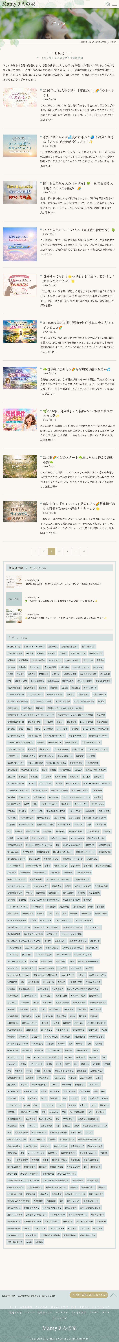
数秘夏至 (80, 756)
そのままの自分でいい (78, 1214)
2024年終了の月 (13, 804)
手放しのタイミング (63, 920)
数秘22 (68, 886)
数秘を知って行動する (29, 1173)
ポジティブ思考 (75, 811)
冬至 (9, 831)
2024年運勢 (43, 674)
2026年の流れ (13, 995)
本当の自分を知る (83, 872)
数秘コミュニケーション (34, 646)
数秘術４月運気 (36, 879)
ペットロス (79, 824)
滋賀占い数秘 (60, 776)
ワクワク (18, 1071)
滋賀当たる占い (82, 1050)
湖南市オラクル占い (77, 735)
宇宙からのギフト (26, 824)
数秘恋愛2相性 (105, 852)
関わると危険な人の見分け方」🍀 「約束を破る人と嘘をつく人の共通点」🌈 (78, 185)
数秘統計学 (95, 1167)
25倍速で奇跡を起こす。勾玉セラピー (23, 1180)
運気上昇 (86, 776)
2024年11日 (12, 817)
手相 (50, 913)
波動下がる (90, 845)
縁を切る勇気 (13, 1050)
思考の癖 (94, 1016)
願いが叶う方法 (88, 646)
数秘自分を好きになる (91, 742)
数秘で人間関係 (13, 1167)
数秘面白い (100, 1112)
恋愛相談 (47, 1071)
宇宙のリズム (13, 968)
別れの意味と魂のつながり (95, 817)
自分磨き (75, 729)
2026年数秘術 (13, 1016)
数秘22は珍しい (13, 1208)
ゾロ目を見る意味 (61, 749)
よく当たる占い (77, 838)
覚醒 (64, 913)
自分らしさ (88, 660)
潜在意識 (35, 1160)
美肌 (61, 1201)
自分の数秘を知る (34, 1187)
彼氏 (9, 1160)
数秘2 (44, 770)
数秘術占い (80, 1084)
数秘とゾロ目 (78, 749)
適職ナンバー (60, 941)
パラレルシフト (36, 1064)
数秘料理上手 (29, 1167)
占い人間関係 (50, 667)
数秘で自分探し (71, 742)
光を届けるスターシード (88, 961)
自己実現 (11, 667)
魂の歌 (71, 961)
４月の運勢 (55, 872)
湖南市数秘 (27, 1016)
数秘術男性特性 (70, 1235)
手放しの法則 (84, 1091)
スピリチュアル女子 (82, 886)
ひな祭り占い (92, 859)
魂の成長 (11, 797)
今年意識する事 (69, 674)
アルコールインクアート (41, 701)
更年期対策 (38, 1201)
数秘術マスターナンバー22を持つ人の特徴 (75, 715)
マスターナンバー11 (49, 804)
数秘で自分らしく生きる (75, 1194)
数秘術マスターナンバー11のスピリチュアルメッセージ (30, 715)
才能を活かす (83, 694)
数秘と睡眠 (64, 667)
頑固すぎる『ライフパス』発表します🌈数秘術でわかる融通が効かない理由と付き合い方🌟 (79, 506)
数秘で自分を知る (59, 1160)
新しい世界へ (92, 947)
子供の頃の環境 (21, 1160)
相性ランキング (60, 865)
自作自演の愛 (33, 982)
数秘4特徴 (101, 715)
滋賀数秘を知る (76, 763)
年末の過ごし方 (64, 824)
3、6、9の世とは (14, 947)
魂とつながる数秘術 (83, 920)
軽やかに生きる (28, 968)
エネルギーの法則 (53, 1050)
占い (65, 1098)
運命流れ (100, 660)
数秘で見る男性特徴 (58, 1132)
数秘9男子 (23, 776)
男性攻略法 (53, 646)
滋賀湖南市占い (87, 1187)
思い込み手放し (13, 1091)
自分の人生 (93, 1030)
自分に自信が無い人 (15, 749)
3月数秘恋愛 (25, 872)
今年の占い (43, 1194)
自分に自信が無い (14, 1119)
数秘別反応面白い (68, 1153)
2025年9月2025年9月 (33, 947)
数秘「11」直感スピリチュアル (39, 845)
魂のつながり (76, 968)
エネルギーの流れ (78, 995)
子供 (64, 1112)
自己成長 (22, 811)
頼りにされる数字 (84, 681)
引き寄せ (50, 1043)
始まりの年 (48, 1016)
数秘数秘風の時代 (14, 845)
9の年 (34, 1009)
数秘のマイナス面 (78, 653)
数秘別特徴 (71, 722)
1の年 (37, 1016)
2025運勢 (18, 831)
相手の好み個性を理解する (89, 1139)
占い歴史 (20, 674)
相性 (22, 1125)
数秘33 (36, 1105)
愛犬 (89, 824)
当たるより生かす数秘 (33, 934)
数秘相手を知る (13, 646)
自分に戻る (23, 1009)
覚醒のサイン (94, 995)
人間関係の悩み (96, 1071)
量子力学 (82, 1016)
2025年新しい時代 (76, 831)
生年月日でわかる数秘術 (90, 1208)
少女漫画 (11, 989)
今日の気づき (57, 989)
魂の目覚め (51, 906)
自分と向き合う (30, 1091)
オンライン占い (45, 783)
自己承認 (52, 1139)
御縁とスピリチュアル (16, 879)
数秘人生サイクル (87, 1235)
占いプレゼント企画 (15, 783)
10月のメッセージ (63, 954)
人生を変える (59, 1078)
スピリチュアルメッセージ (18, 886)
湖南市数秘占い (39, 872)
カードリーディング (36, 1153)
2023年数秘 (30, 1194)
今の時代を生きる (96, 1036)
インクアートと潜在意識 (84, 701)
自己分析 (41, 653)
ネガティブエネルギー (72, 845)
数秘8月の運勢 (13, 1228)
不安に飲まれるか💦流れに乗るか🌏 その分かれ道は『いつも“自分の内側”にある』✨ (78, 139)
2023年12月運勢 (38, 660)
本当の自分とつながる (72, 927)
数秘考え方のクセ (91, 1160)
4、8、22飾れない (37, 1139)
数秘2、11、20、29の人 (56, 763)
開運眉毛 (11, 660)
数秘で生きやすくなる (66, 1173)
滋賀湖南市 (32, 1098)
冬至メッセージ (62, 1002)
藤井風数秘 (60, 961)
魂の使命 (61, 1043)
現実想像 (69, 1050)
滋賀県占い (74, 776)
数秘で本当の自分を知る (56, 1187)
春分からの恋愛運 (103, 865)
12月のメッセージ (29, 995)
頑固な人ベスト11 (29, 1023)
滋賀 (22, 1098)
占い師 (29, 1242)
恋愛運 (10, 838)
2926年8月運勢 (86, 1078)
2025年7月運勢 (101, 913)
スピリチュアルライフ (16, 961)
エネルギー (12, 1064)
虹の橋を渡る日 (43, 817)
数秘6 (90, 906)
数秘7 (29, 729)
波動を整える (31, 1030)
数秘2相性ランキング (16, 859)
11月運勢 (104, 1153)
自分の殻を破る (13, 687)
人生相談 (72, 1078)
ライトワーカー (80, 804)
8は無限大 (72, 1228)
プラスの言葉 (37, 1043)
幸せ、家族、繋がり (79, 790)
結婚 (58, 1125)
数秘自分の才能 (13, 1221)
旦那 (84, 1098)
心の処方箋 (55, 1091)
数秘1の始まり (79, 1030)
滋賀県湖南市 (78, 1180)
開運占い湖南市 (54, 742)
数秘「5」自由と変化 (96, 838)
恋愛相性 (54, 687)
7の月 (37, 1071)
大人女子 (56, 1023)
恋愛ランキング (32, 831)
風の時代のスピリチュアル (18, 927)
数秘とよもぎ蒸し (31, 1208)
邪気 (58, 845)
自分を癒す (68, 1009)
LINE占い (31, 783)
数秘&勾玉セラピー (15, 1187)
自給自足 (61, 982)
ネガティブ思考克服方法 (17, 701)
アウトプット (68, 1119)
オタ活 (29, 1071)
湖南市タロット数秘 (59, 790)
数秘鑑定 (67, 1023)
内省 (9, 1071)
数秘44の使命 (46, 961)
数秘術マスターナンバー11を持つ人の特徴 (65, 708)
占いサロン (79, 1023)
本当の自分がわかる (29, 770)
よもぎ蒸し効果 (30, 1146)
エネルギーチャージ (81, 667)
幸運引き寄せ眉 (95, 653)
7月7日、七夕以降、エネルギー (46, 927)
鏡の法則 (89, 968)
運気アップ (12, 1084)
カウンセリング (13, 1105)
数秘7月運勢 (12, 770)
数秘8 (37, 729)
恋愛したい (98, 776)
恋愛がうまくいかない (64, 1071)
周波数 (23, 1064)
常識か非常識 (29, 687)
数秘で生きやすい (52, 1221)
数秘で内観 (12, 1173)
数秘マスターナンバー (16, 1139)
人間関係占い (13, 1023)
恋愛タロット (39, 797)
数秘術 (47, 865)
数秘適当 (11, 729)
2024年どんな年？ (72, 660)
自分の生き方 (40, 1228)
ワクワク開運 (27, 852)
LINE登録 (44, 1023)
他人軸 (104, 1030)
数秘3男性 (11, 1112)
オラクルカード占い (54, 694)
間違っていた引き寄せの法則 (45, 975)
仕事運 (98, 1078)
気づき (58, 1064)
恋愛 (44, 1112)
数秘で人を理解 (21, 1132)
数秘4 (76, 1125)
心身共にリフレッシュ (52, 1208)
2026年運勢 (81, 1009)
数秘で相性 (75, 1160)
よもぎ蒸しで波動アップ (36, 1214)
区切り (43, 1009)
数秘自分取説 (48, 1173)
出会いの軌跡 (59, 817)
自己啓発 (63, 653)
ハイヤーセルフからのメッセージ (76, 797)
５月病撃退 (48, 729)
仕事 (9, 1132)
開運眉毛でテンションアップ (95, 1125)
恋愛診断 (107, 831)
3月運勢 (101, 701)
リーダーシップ (97, 804)
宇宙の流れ (66, 1036)
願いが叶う (67, 1084)
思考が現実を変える (97, 1002)
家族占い (74, 1187)
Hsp (75, 1064)
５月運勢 (81, 893)
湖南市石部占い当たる (98, 735)
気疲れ (68, 1064)
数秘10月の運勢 (13, 1146)
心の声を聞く (46, 995)
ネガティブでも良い (97, 975)
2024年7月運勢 (92, 763)
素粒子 (36, 1002)
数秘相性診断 (27, 913)
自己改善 (29, 653)
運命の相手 (75, 865)
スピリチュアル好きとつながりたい (45, 900)
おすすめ (61, 1105)
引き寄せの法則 (101, 886)
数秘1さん (104, 1105)
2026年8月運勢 (69, 1091)
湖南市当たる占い (46, 756)
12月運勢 (11, 824)
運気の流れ (61, 1016)
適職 (96, 1091)
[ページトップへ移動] (113, 1295)
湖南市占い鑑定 (51, 1036)
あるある (24, 1084)
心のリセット (45, 920)
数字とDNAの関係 (103, 681)
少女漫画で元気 (75, 982)
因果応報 (39, 1050)
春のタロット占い (51, 859)
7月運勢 (33, 920)
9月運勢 (59, 783)
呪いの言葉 (105, 674)
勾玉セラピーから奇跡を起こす (56, 1180)
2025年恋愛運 (22, 838)
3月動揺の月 (27, 708)
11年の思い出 (100, 824)
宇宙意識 (100, 906)
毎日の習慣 (30, 1119)
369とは (29, 893)
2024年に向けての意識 (98, 1098)
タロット (89, 1132)
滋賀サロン (23, 1036)
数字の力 (83, 1105)
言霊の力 (11, 811)
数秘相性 (22, 667)
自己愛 (96, 1050)
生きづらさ (94, 1057)
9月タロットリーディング (18, 790)
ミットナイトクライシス (17, 906)
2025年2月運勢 (104, 845)
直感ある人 (81, 1057)
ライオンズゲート (56, 1228)
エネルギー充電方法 (43, 954)
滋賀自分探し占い (65, 756)
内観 (28, 1057)
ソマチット (25, 1002)
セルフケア (12, 1002)
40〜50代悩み (37, 906)
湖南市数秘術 (92, 1180)
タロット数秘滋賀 (35, 763)
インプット (32, 1125)
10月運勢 (97, 797)
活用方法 (31, 674)
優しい (43, 1098)
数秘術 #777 (86, 913)
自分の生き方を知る (88, 674)
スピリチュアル (45, 1119)
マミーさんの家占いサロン (18, 975)
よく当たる (12, 1125)
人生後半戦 (64, 906)
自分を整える (46, 1030)
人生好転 (96, 1064)
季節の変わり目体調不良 (88, 1119)
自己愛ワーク (52, 934)
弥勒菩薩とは (54, 893)
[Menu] (114, 4)
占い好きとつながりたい (72, 947)
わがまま (74, 1098)
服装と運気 (97, 1228)
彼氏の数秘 (68, 1221)
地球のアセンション (78, 941)
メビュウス (84, 1228)
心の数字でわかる (14, 1235)
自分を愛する (48, 982)
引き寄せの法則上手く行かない (20, 742)
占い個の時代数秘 (14, 1194)
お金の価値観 (53, 681)
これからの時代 (37, 681)
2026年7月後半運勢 (39, 1084)
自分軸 (27, 1105)
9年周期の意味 (93, 831)
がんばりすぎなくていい (17, 1043)
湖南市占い (55, 1098)
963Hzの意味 (68, 893)
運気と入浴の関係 (14, 1214)
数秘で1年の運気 (96, 1194)
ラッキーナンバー (39, 1132)
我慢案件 (11, 1036)
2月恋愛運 (76, 687)
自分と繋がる (95, 1009)
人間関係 (98, 1043)
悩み (71, 1043)
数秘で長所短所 (99, 694)
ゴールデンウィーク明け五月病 (96, 729)
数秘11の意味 (13, 708)
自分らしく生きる (93, 927)
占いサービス (35, 667)
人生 (90, 1112)
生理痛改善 (51, 1201)
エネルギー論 (13, 954)
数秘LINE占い (34, 859)
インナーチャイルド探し (71, 934)
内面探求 (52, 653)
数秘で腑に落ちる (14, 1242)
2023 (85, 1167)
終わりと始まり (52, 947)
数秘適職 (31, 749)
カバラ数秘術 (70, 1208)
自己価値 (69, 1057)
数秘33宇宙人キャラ (32, 1221)
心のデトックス (36, 811)
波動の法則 (62, 968)
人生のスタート (62, 1030)
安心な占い (56, 886)
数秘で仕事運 (67, 681)
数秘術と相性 (76, 1132)
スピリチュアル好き (58, 838)
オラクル (55, 1084)
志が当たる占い (43, 1078)
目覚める (74, 913)
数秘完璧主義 (102, 722)
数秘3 (26, 804)
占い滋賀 (41, 742)
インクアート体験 (62, 701)
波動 (22, 982)
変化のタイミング (14, 1057)
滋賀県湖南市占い (14, 1078)
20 (83, 551)
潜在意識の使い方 (14, 893)
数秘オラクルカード (88, 1153)
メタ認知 (11, 1009)
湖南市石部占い (34, 735)
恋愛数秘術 (47, 831)
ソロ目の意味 (65, 770)
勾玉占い (70, 694)
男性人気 (72, 1105)
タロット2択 (53, 797)
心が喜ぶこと (42, 989)
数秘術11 (40, 708)
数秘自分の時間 (56, 1167)
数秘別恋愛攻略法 (94, 1146)
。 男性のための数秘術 (50, 1235)
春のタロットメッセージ (72, 859)
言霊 (9, 681)
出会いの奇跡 (74, 817)
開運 (22, 1153)
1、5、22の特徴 (86, 722)
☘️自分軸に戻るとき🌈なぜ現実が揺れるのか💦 (76, 369)
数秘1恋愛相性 (43, 852)
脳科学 (72, 1016)
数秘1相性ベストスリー (63, 852)
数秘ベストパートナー (85, 852)
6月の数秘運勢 (79, 906)
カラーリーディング (15, 694)
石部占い (78, 770)
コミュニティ (48, 1105)
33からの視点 (46, 1125)
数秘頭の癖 (101, 1221)
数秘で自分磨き (34, 722)
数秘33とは (52, 1153)
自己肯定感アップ (81, 879)
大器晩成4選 (97, 790)
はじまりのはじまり (82, 954)
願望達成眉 (23, 660)
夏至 (57, 913)
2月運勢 (64, 687)
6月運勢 (107, 1064)
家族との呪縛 (13, 913)
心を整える (36, 1036)
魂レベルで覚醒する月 (16, 920)
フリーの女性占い (14, 865)
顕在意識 (29, 1078)
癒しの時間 (97, 667)
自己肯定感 (12, 982)
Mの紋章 (40, 913)
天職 (103, 1091)
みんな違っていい (57, 1214)
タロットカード (67, 975)
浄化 (104, 1057)
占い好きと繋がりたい (96, 1023)
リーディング (62, 729)
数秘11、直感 (13, 852)
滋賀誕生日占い (28, 756)
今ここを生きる (54, 660)
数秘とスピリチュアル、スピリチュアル (24, 941)
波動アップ (94, 941)
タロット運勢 (104, 811)
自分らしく (54, 1112)
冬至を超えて (54, 1009)
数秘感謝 (42, 1167)
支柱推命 (39, 1242)
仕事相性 (42, 687)
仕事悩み (80, 1043)
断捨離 (49, 1064)
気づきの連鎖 (61, 995)
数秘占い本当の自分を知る (18, 1201)
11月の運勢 (90, 811)
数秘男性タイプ (77, 1146)
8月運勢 (48, 941)
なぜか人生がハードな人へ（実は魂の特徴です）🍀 (79, 229)
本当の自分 (12, 1098)
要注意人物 (27, 1050)
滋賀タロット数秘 (39, 790)
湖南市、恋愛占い (39, 838)
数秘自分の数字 (97, 1214)
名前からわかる (60, 1146)
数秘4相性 (88, 865)
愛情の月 (27, 1228)
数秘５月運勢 (94, 893)
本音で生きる (31, 1235)
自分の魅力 (45, 1146)
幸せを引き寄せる (67, 1139)
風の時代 (22, 900)
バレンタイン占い (35, 694)
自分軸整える (80, 1036)
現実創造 (87, 900)
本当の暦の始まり (14, 1030)
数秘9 (35, 804)
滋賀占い (102, 1187)
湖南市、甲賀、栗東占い (96, 770)
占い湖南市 (46, 776)
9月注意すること (73, 783)
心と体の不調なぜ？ (15, 735)
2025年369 (40, 893)
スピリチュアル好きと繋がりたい (47, 1057)
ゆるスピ (81, 975)
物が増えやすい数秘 (84, 1221)
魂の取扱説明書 (13, 934)
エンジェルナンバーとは (97, 749)
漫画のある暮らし (26, 989)
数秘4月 (60, 722)
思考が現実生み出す (69, 646)
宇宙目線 (33, 961)
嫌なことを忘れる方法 (55, 811)
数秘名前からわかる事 (29, 1112)
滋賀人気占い (44, 749)
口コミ (94, 1105)
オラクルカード (90, 687)
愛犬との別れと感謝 (45, 824)
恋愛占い (11, 776)
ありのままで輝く (40, 886)
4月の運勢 (49, 722)
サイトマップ (59, 1318)
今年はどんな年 (73, 1167)
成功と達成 (12, 1153)
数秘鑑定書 (56, 1194)
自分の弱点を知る (14, 653)
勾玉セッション (73, 1201)
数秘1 (21, 729)
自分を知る (81, 1071)
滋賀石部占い (13, 756)
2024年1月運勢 (21, 681)
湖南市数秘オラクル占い (55, 735)
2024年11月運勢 (26, 817)
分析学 (10, 674)
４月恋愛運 (68, 872)
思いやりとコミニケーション (58, 879)
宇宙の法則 (47, 1002)
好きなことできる (93, 982)
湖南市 (45, 1160)
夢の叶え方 (66, 804)
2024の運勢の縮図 (77, 1112)
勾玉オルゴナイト (91, 1201)
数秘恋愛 (34, 776)
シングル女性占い (33, 865)
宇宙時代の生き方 (46, 968)
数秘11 (53, 770)
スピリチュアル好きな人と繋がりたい (83, 989)
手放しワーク (93, 1084)
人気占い (56, 674)
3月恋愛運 (11, 872)
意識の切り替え (79, 1002)
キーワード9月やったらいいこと (97, 783)
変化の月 (11, 900)
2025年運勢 (60, 831)
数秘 (58, 1119)
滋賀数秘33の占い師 (15, 722)
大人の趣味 (27, 954)
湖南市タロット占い (15, 763)
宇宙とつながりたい (71, 900)
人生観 (43, 1091)
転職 (89, 1043)
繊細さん (85, 1064)
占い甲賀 (91, 756)
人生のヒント (24, 797)
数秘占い (67, 1125)
